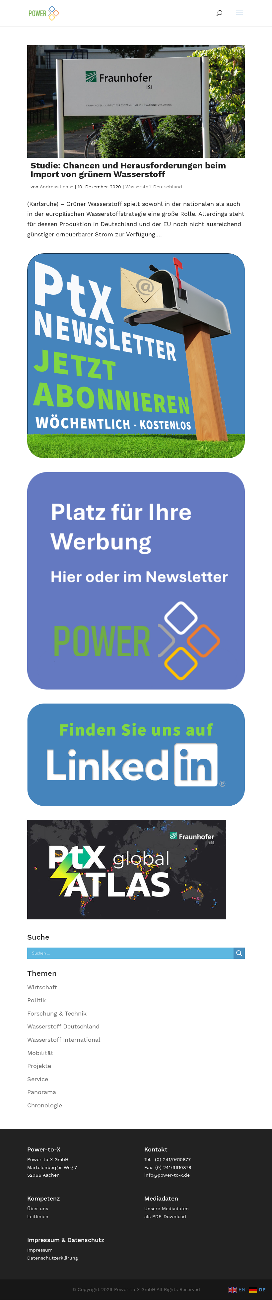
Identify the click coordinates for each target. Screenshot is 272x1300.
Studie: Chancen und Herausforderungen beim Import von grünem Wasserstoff (128, 169)
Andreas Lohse (56, 186)
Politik (36, 1000)
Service (37, 1079)
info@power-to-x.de (167, 1175)
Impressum (39, 1250)
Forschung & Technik (57, 1013)
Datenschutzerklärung (52, 1258)
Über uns (37, 1208)
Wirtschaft (42, 987)
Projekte (39, 1065)
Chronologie (44, 1105)
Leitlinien (37, 1216)
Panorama (41, 1091)
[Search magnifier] (239, 953)
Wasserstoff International (64, 1039)
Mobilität (40, 1052)
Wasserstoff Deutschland (153, 186)
